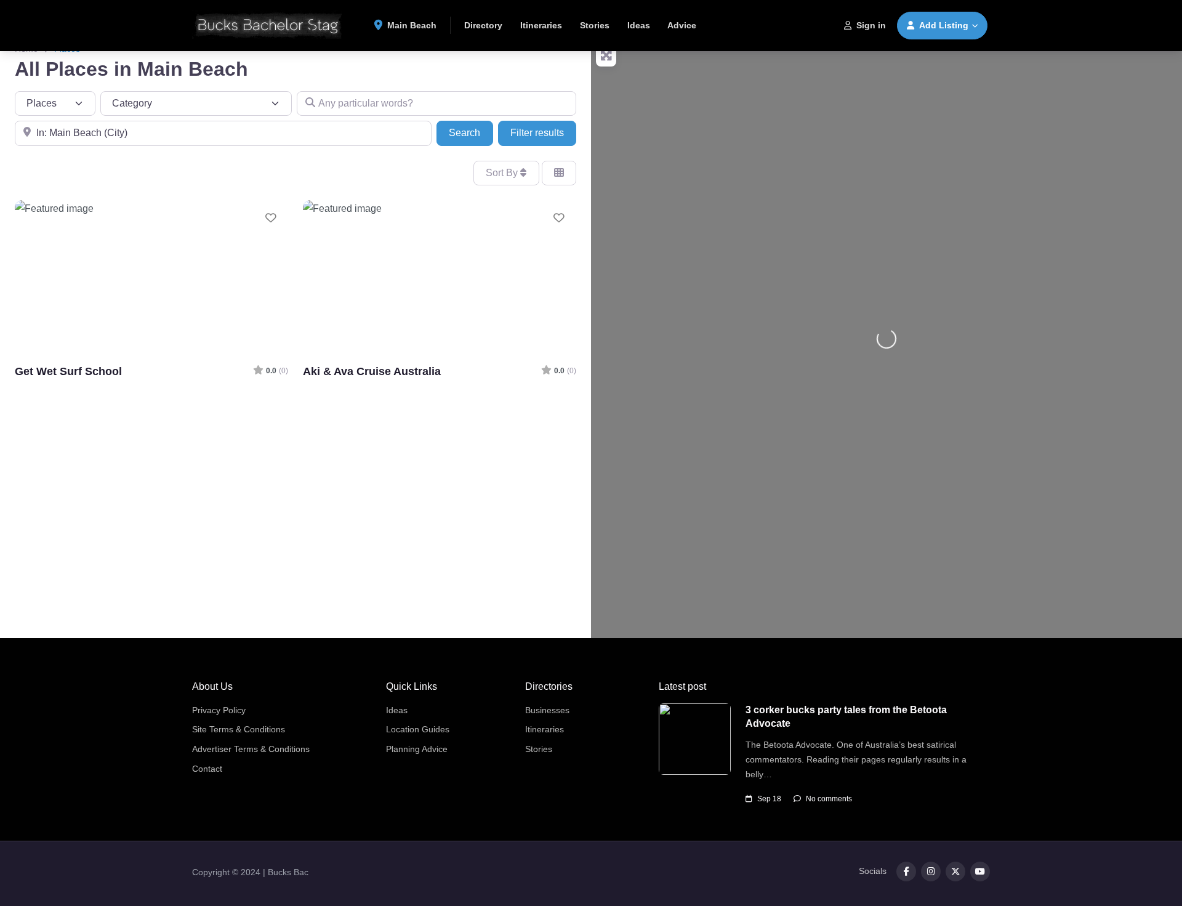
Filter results (537, 132)
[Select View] (559, 173)
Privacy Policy (219, 710)
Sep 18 (769, 799)
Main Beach (410, 25)
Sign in (871, 25)
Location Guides (417, 729)
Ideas (638, 25)
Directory (483, 25)
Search (470, 132)
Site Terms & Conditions (238, 729)
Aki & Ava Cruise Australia (372, 371)
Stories (594, 25)
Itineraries (541, 25)
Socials (872, 871)
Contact (207, 769)
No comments (829, 799)
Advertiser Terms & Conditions (251, 749)
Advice (681, 25)
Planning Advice (417, 749)
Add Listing (943, 25)
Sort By (503, 173)
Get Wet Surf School (68, 371)
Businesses (547, 710)
